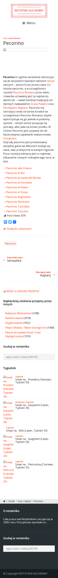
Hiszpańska (19, 402)
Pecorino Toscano (17, 211)
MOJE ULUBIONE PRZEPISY (22, 291)
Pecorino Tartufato (18, 206)
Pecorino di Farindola (19, 182)
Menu (30, 23)
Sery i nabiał (8, 38)
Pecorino (10, 243)
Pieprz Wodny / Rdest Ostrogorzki (25, 327)
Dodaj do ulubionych (19, 228)
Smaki (11, 501)
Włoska (17, 38)
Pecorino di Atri (15, 173)
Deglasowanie (13, 323)
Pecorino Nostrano (17, 201)
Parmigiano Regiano (15, 107)
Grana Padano (39, 104)
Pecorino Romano (24, 92)
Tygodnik (19, 376)
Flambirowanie (14, 318)
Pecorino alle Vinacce (19, 168)
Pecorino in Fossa (17, 192)
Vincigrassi (9, 138)
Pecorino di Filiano (17, 187)
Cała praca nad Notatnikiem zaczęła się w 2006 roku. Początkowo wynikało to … (28, 520)
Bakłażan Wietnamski (18, 313)
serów (50, 81)
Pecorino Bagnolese (18, 197)
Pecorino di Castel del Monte (23, 178)
